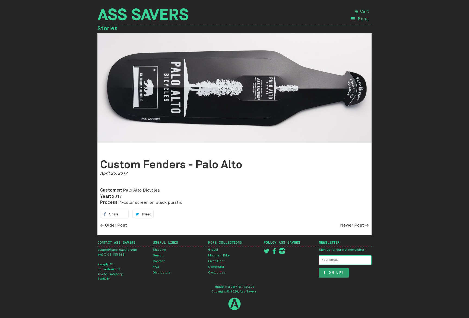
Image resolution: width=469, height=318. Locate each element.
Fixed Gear (216, 261)
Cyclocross (216, 272)
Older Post (116, 225)
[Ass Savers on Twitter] (267, 252)
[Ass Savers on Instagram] (282, 252)
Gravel (213, 250)
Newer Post (352, 225)
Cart (364, 11)
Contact (159, 261)
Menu (363, 18)
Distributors (161, 272)
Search (158, 255)
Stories (107, 28)
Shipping (159, 250)
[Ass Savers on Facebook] (274, 252)
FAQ (156, 267)
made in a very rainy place (234, 286)
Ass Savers (248, 291)
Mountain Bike (219, 255)
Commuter (216, 267)
